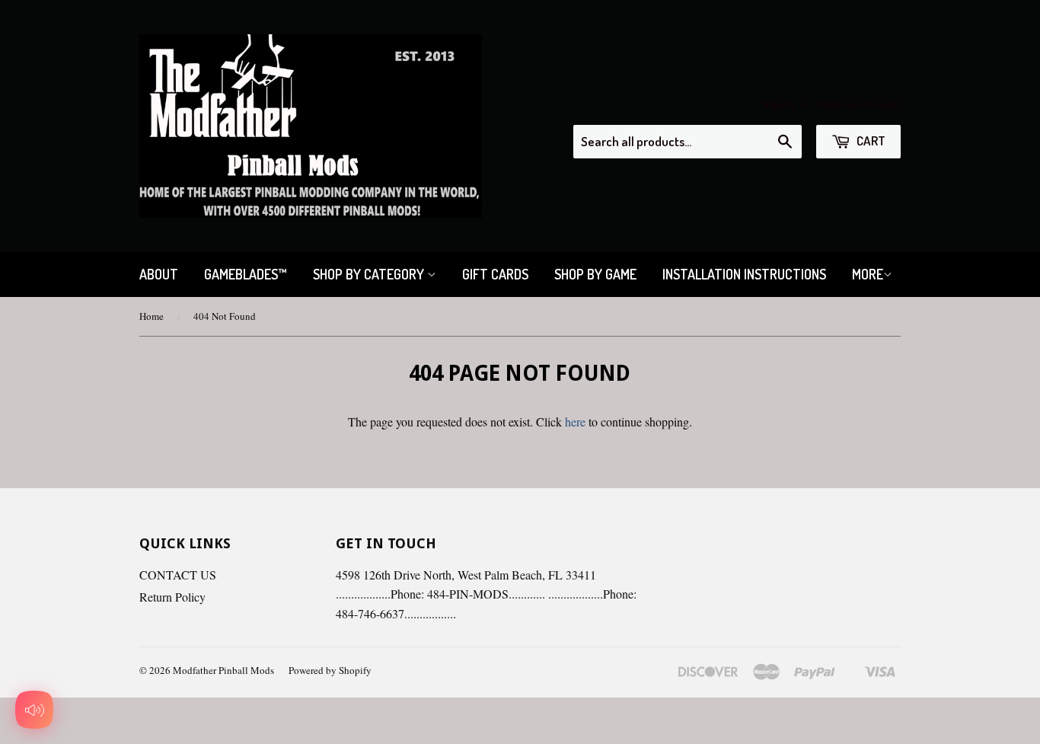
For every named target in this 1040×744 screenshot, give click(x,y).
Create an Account (858, 104)
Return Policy (172, 597)
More (867, 274)
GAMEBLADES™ (245, 274)
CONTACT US (177, 575)
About (158, 274)
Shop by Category (370, 274)
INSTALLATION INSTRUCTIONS (744, 274)
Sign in (779, 104)
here (575, 421)
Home (151, 316)
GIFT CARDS (495, 274)
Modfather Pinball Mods (223, 670)
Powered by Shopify (330, 670)
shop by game (595, 274)
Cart (869, 140)
